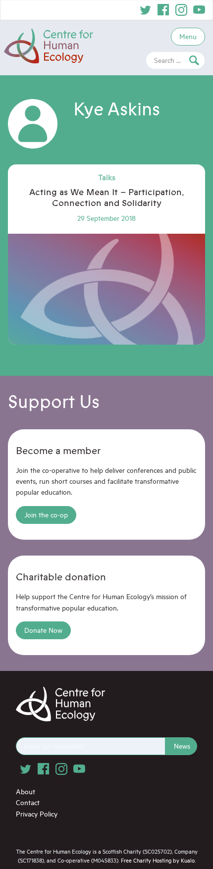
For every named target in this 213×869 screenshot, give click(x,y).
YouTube (199, 10)
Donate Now (43, 630)
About (25, 791)
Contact (28, 802)
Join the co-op (46, 514)
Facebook (163, 10)
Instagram (181, 10)
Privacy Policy (36, 813)
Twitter (146, 10)
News (182, 746)
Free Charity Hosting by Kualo (158, 860)
